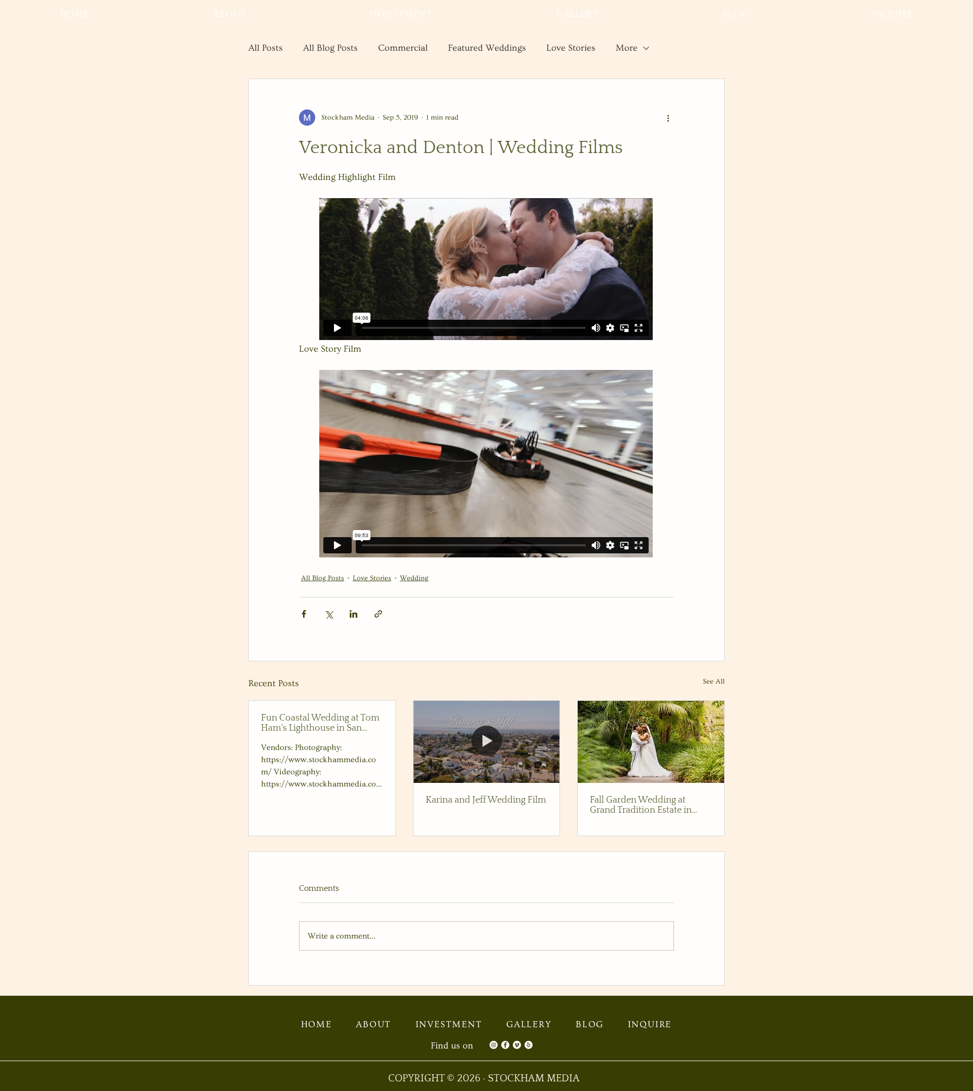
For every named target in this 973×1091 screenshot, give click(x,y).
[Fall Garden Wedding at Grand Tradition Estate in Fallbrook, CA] (651, 742)
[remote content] (486, 270)
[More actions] (668, 117)
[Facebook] (505, 1045)
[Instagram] (494, 1045)
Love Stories (570, 48)
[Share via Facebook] (304, 614)
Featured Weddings (487, 48)
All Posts (265, 48)
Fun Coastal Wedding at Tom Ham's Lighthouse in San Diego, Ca (320, 723)
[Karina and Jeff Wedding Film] (487, 742)
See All (714, 682)
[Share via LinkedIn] (353, 614)
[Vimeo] (517, 1045)
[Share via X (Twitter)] (328, 614)
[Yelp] (529, 1045)
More (627, 48)
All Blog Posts (330, 48)
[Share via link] (378, 614)
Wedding (414, 578)
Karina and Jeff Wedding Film (486, 800)
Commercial (403, 48)
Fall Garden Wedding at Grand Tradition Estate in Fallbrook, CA (641, 805)
